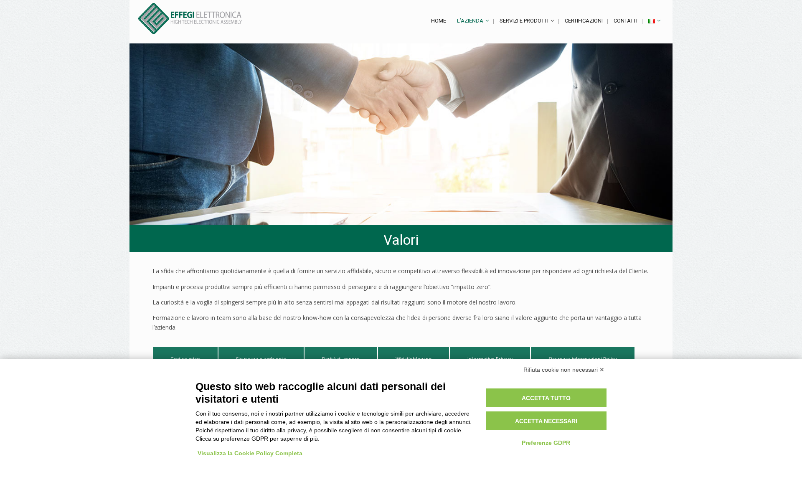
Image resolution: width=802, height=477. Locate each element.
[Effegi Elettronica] (190, 18)
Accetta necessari (546, 421)
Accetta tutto (546, 398)
